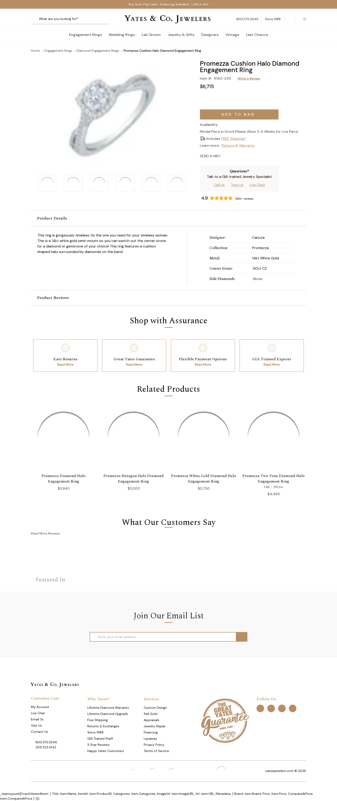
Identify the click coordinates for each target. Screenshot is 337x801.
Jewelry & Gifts (181, 34)
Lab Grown (151, 34)
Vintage (232, 34)
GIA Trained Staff (100, 738)
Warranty (247, 145)
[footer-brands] (225, 720)
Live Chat (257, 184)
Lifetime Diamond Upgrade (107, 714)
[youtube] (293, 708)
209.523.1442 (46, 747)
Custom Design (155, 708)
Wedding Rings (122, 34)
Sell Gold (150, 714)
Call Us (219, 184)
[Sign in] (289, 19)
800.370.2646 (46, 742)
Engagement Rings (85, 34)
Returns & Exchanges (103, 726)
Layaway (150, 738)
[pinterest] (271, 708)
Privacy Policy (154, 745)
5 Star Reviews (98, 745)
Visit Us (36, 725)
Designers (209, 34)
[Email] (225, 155)
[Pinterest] (241, 155)
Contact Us (39, 732)
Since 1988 (95, 732)
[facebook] (260, 708)
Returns (228, 145)
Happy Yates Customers (105, 751)
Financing (151, 732)
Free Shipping (97, 720)
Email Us (37, 719)
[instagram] (282, 708)
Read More (65, 364)
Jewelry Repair (155, 726)
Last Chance (257, 34)
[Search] (36, 19)
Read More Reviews (45, 533)
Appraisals (151, 720)
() (304, 19)
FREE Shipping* (233, 138)
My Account (40, 707)
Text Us (237, 184)
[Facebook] (233, 155)
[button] (168, 218)
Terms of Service (156, 751)
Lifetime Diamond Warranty (108, 708)
